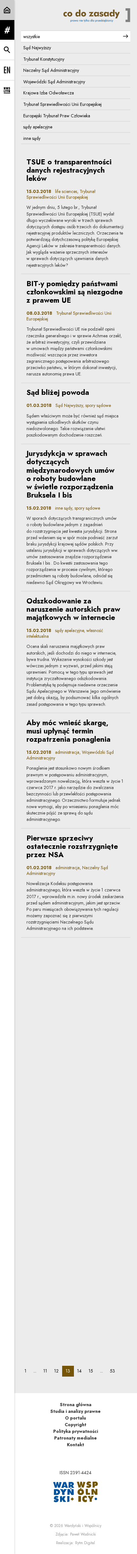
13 (69, 1370)
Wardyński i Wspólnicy (82, 1526)
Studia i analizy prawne (75, 1411)
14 (81, 1370)
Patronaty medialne (75, 1438)
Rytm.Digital (85, 1543)
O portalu (75, 1418)
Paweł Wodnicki (83, 1534)
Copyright (75, 1424)
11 (47, 1370)
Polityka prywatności (75, 1431)
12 (58, 1370)
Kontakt (75, 1444)
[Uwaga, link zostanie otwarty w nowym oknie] (75, 1491)
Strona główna (75, 1404)
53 (114, 1370)
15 (92, 1370)
